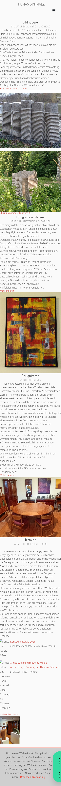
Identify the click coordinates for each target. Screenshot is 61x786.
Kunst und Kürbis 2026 (22, 641)
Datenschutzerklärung (32, 777)
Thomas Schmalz (30, 4)
